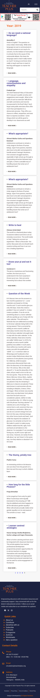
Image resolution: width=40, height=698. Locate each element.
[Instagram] (11, 610)
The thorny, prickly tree (20, 455)
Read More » (12, 73)
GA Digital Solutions (27, 695)
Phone (8, 652)
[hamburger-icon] (28, 4)
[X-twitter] (8, 610)
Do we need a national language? (18, 34)
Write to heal (15, 225)
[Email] (3, 664)
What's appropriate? (18, 133)
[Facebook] (5, 610)
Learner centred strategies (15, 526)
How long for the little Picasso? (18, 485)
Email (8, 663)
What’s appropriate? (18, 179)
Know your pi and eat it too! (19, 262)
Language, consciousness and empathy (16, 83)
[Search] (37, 10)
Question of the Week (19, 293)
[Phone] (3, 653)
